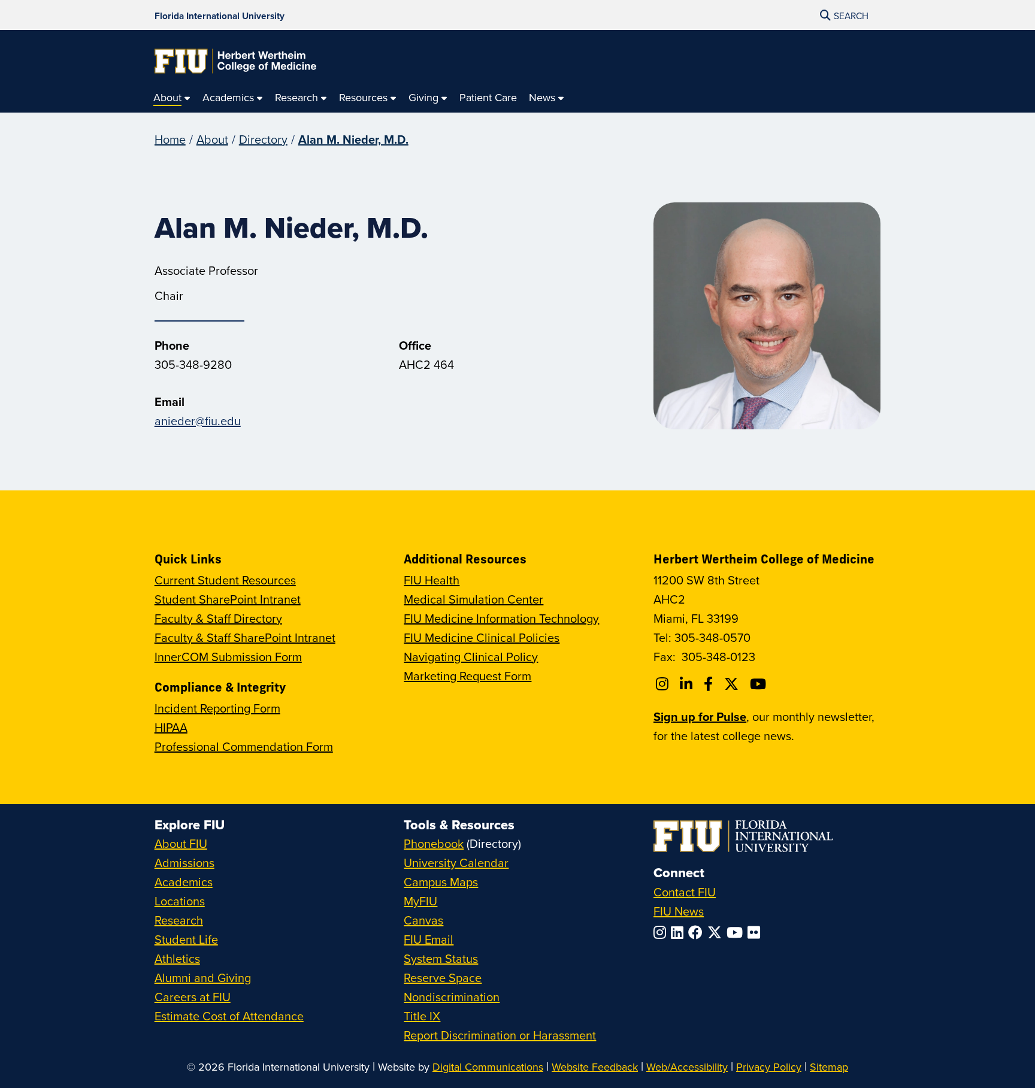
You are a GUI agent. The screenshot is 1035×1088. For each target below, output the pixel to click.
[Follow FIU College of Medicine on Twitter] (733, 683)
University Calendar (456, 862)
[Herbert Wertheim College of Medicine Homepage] (235, 61)
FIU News (678, 911)
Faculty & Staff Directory (218, 618)
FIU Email (428, 939)
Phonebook (434, 843)
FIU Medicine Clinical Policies (481, 637)
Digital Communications (487, 1066)
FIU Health (431, 580)
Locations (180, 901)
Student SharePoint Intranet (228, 599)
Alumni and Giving (203, 977)
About (212, 139)
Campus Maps (441, 881)
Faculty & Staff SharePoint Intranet (245, 637)
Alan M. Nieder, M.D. (353, 139)
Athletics (177, 958)
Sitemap (829, 1066)
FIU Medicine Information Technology (501, 618)
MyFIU (420, 901)
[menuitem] (171, 98)
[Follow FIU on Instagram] (662, 932)
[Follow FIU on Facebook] (697, 932)
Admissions (184, 862)
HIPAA (171, 727)
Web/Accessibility (687, 1066)
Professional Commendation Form (244, 746)
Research (179, 920)
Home (170, 139)
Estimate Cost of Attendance (229, 1016)
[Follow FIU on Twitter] (717, 932)
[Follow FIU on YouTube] (737, 932)
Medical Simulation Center (473, 599)
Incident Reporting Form (217, 708)
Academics (184, 881)
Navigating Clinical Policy (471, 656)
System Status (441, 958)
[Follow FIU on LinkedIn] (679, 932)
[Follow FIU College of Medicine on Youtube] (760, 683)
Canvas (423, 920)
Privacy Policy (768, 1066)
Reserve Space (443, 977)
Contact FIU (684, 892)
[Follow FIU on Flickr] (756, 932)
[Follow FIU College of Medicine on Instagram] (663, 683)
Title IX (422, 1016)
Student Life (186, 939)
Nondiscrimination (452, 996)
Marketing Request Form (467, 675)
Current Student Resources (225, 580)
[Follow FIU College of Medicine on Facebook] (710, 683)
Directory (263, 139)
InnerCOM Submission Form (228, 656)
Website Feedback (595, 1066)
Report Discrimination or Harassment (500, 1035)
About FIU (181, 843)
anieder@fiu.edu (198, 420)
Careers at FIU (193, 996)
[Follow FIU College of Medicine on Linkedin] (687, 683)
